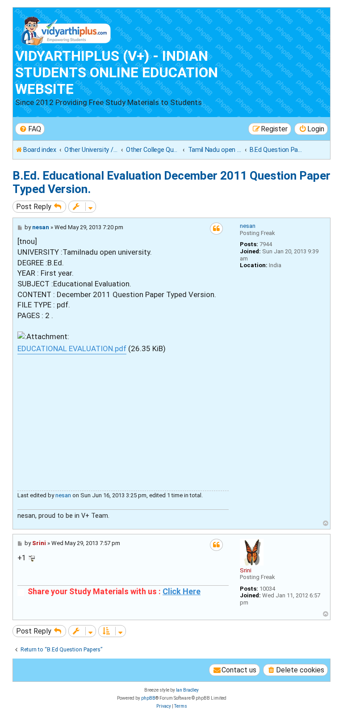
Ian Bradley (187, 690)
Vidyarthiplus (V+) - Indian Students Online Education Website (116, 72)
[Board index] (66, 29)
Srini (245, 570)
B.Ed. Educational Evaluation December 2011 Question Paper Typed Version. (171, 182)
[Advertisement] (123, 416)
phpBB (148, 698)
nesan (247, 225)
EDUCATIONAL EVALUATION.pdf (71, 348)
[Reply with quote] (216, 228)
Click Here (182, 591)
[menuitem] (30, 129)
